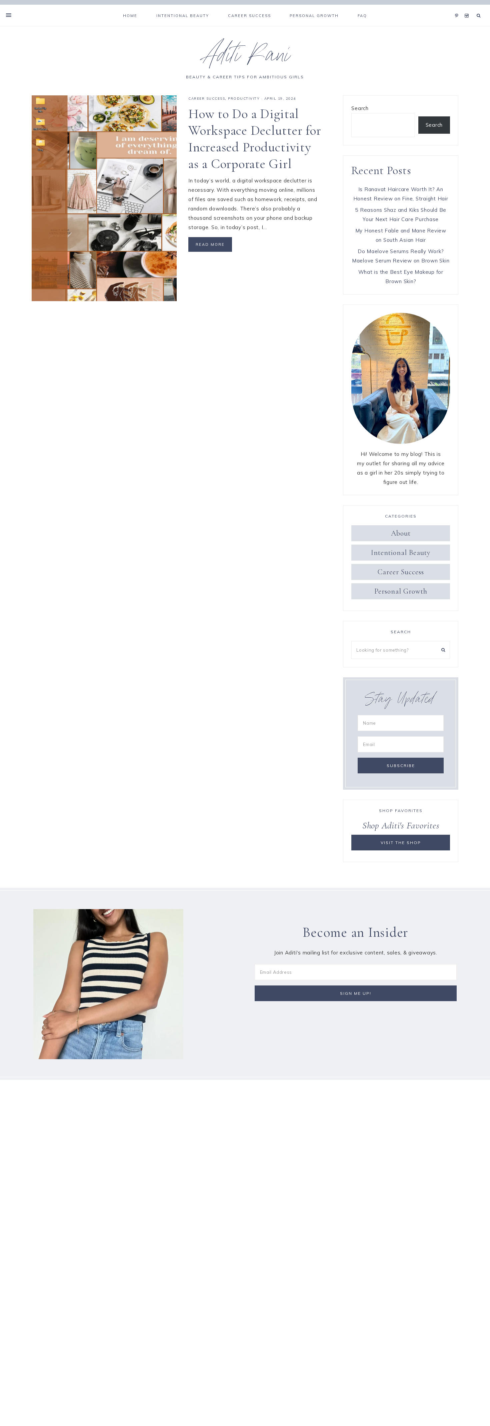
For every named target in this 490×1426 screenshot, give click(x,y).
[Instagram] (468, 7)
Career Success (206, 98)
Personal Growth (400, 591)
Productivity (244, 98)
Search (360, 108)
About (401, 533)
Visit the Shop (401, 842)
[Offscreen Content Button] (9, 15)
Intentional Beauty (401, 552)
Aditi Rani (245, 58)
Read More (210, 244)
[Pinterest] (458, 7)
